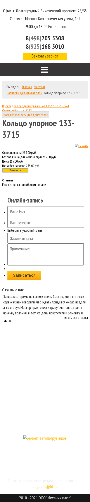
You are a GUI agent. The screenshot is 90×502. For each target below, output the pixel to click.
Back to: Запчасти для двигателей (25, 115)
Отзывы (45, 391)
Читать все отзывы (75, 317)
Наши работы (45, 403)
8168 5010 (45, 46)
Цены (45, 379)
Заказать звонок (45, 56)
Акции (45, 414)
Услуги (45, 368)
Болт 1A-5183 (23, 110)
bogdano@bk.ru (45, 486)
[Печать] (81, 146)
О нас (45, 356)
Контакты (45, 426)
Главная (45, 344)
